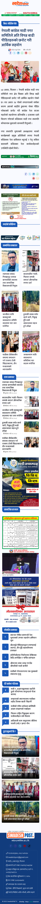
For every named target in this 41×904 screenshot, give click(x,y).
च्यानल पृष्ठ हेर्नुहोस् (7, 575)
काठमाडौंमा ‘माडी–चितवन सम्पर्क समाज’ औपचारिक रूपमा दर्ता (19, 773)
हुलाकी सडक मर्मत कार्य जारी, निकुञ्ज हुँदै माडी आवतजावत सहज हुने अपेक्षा (19, 817)
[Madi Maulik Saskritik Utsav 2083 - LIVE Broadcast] (20, 563)
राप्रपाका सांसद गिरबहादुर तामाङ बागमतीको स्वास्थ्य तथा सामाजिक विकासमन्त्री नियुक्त (17, 750)
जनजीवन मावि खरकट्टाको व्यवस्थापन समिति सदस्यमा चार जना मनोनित (18, 795)
